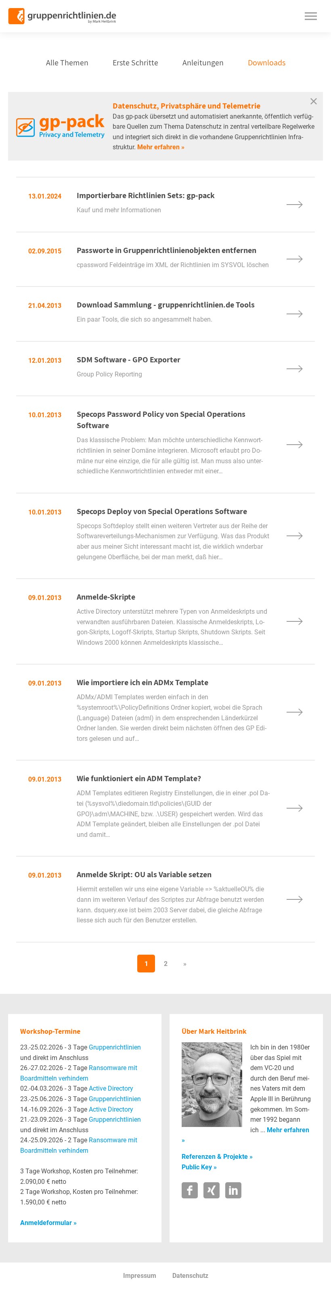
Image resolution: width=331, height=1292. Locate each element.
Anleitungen (203, 62)
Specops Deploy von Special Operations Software (162, 511)
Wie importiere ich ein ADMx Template (142, 682)
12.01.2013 (44, 360)
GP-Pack (60, 126)
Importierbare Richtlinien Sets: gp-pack (173, 204)
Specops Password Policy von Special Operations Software (161, 420)
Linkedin (233, 1190)
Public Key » (199, 1167)
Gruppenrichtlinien (115, 1047)
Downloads (266, 62)
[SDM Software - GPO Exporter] (295, 368)
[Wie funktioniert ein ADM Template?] (295, 808)
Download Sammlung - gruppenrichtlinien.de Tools (173, 314)
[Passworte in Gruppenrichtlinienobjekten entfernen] (295, 259)
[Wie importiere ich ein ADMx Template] (295, 712)
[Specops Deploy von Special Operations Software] (295, 535)
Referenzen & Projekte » (217, 1156)
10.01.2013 (44, 415)
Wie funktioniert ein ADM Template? (139, 778)
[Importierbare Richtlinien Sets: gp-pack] (295, 204)
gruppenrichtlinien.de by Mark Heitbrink (62, 16)
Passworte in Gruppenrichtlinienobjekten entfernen (173, 259)
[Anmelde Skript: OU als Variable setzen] (295, 899)
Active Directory (111, 1088)
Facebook (190, 1190)
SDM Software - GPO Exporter (173, 369)
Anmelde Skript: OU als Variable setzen (144, 874)
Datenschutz (190, 1275)
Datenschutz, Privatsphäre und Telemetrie (186, 105)
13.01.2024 (44, 196)
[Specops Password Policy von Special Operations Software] (295, 444)
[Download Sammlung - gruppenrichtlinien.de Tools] (295, 314)
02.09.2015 (44, 251)
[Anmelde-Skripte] (295, 621)
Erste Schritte (135, 62)
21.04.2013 (44, 305)
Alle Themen (67, 62)
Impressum (139, 1275)
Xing (211, 1190)
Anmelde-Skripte (106, 597)
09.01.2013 (44, 598)
